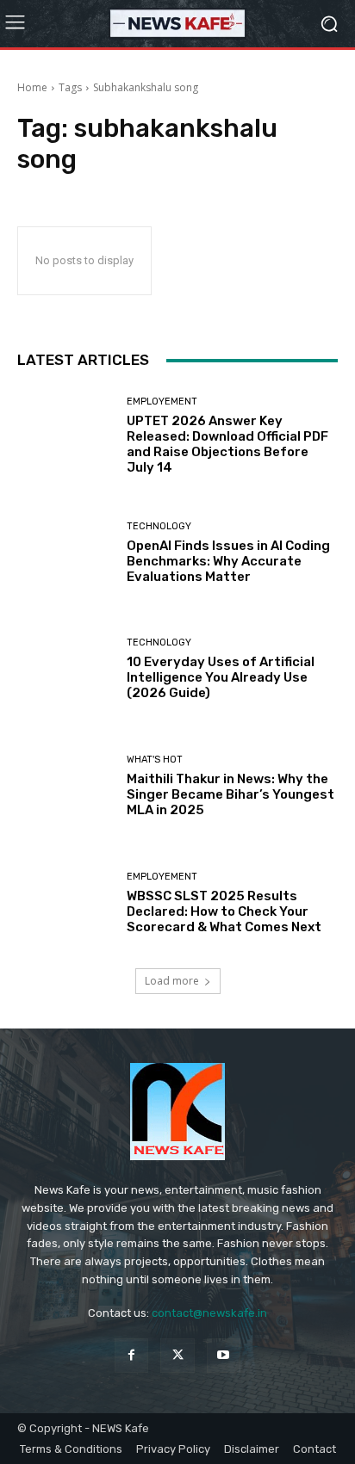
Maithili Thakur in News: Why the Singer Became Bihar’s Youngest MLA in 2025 (230, 794)
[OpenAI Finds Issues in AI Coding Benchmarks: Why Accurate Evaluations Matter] (65, 553)
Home (32, 87)
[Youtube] (223, 1355)
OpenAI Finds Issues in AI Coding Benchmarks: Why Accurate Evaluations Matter (228, 561)
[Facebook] (131, 1355)
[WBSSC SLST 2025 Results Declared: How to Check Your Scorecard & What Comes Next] (65, 903)
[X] (177, 1355)
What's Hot (155, 759)
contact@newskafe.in (209, 1312)
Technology (159, 526)
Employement (162, 401)
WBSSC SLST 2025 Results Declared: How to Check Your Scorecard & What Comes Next (224, 911)
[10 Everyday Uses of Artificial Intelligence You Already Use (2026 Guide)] (65, 669)
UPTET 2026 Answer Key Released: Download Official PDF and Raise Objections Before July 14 (227, 444)
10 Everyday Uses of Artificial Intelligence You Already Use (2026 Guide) (221, 677)
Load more (172, 980)
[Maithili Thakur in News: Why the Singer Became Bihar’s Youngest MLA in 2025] (65, 786)
